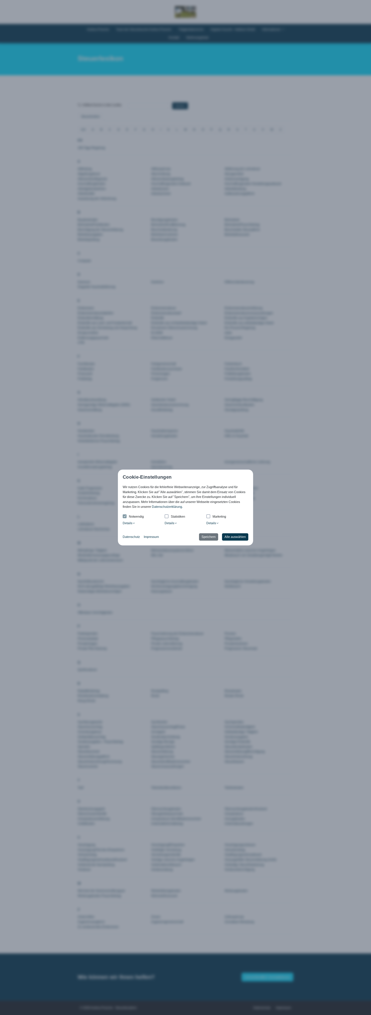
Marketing (219, 516)
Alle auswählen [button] (235, 536)
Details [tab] (127, 523)
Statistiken (178, 516)
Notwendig (136, 516)
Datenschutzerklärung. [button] (167, 506)
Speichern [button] (209, 536)
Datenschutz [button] (131, 536)
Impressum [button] (151, 536)
